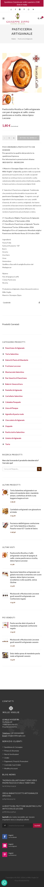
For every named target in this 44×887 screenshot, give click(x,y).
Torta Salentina (11, 354)
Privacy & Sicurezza (11, 751)
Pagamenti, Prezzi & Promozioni (16, 761)
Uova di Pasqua (11, 408)
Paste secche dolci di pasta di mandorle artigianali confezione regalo (23, 625)
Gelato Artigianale (13, 438)
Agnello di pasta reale (14, 414)
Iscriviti (37, 825)
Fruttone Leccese (13, 366)
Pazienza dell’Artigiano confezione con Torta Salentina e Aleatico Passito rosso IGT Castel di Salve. (24, 526)
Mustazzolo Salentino (14, 372)
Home (13, 39)
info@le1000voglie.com (16, 736)
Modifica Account (11, 768)
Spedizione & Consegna (13, 747)
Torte (7, 444)
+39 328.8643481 (17, 733)
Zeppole (8, 426)
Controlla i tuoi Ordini (12, 765)
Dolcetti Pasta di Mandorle (16, 360)
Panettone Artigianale (15, 348)
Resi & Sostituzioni (11, 754)
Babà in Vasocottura (14, 384)
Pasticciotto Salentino (14, 432)
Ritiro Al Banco (28, 138)
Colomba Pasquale (13, 402)
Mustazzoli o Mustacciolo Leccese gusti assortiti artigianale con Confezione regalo (24, 596)
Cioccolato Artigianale (15, 420)
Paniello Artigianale (13, 390)
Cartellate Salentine (14, 396)
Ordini (6, 758)
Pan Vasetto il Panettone (16, 378)
